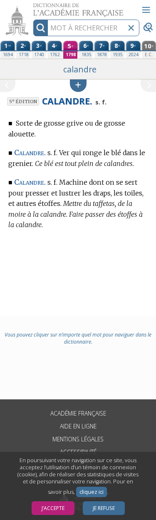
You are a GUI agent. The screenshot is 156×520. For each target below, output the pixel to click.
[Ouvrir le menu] (146, 10)
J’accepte (53, 508)
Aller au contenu (32, 7)
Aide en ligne (78, 426)
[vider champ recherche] (131, 28)
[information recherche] (40, 28)
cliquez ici (91, 491)
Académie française (78, 413)
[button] (78, 85)
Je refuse (104, 508)
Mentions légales (78, 439)
